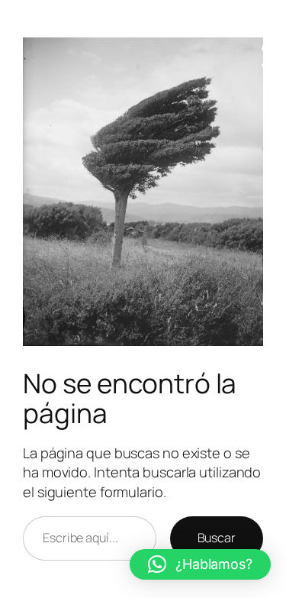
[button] (200, 564)
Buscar (217, 537)
